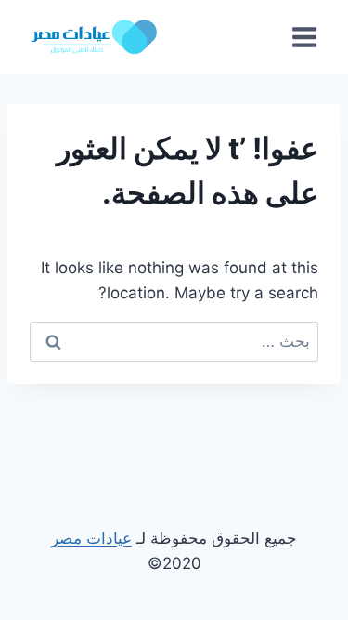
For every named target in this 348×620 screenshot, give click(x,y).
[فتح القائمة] (304, 37)
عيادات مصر (91, 538)
